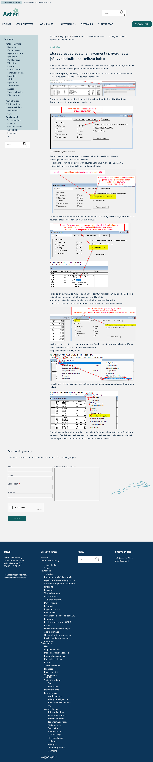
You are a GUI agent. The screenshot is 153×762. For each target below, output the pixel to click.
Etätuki (47, 625)
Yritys (11, 475)
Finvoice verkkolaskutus (59, 702)
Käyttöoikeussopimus (54, 656)
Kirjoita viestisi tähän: (65, 466)
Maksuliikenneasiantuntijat (57, 628)
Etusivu (6, 24)
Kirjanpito (11, 47)
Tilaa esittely (50, 675)
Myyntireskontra (15, 53)
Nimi (11, 466)
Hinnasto (48, 668)
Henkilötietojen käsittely (15, 574)
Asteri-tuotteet (24, 24)
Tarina (47, 568)
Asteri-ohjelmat (13, 43)
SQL (9, 113)
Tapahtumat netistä (57, 721)
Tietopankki (87, 24)
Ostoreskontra (14, 69)
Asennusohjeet (51, 631)
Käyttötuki (49, 641)
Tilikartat (48, 574)
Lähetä (17, 518)
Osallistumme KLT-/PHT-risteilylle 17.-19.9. (37, 3)
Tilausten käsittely (53, 599)
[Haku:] (114, 13)
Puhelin (11, 492)
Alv (9, 136)
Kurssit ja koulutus (53, 659)
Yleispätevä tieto (14, 107)
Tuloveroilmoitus (15, 92)
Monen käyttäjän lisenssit (56, 652)
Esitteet (48, 662)
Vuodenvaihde (14, 120)
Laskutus (11, 76)
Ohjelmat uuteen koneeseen (57, 635)
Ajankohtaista (12, 100)
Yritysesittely (50, 565)
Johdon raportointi (56, 747)
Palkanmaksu (13, 50)
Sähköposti (14, 484)
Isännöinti (12, 56)
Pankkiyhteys (13, 59)
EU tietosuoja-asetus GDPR (57, 622)
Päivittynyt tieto (13, 104)
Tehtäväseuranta (15, 72)
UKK (46, 646)
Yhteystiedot (105, 24)
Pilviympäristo (14, 95)
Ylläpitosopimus (52, 665)
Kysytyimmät (12, 117)
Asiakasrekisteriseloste (15, 577)
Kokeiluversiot (51, 672)
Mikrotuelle (12, 110)
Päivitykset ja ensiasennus (57, 638)
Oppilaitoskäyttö (52, 649)
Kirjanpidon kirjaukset (58, 699)
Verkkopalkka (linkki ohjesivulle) (59, 615)
